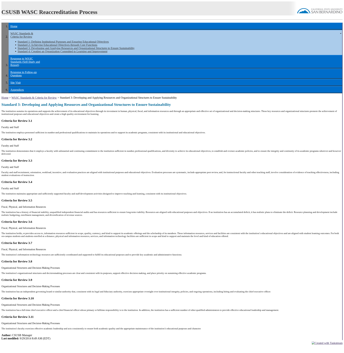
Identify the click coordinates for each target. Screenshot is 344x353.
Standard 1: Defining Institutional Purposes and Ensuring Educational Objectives (63, 41)
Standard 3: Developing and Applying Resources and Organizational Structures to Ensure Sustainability (76, 48)
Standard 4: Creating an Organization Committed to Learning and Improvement (62, 51)
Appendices (17, 89)
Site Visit (15, 82)
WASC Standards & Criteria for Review (21, 35)
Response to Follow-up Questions (23, 74)
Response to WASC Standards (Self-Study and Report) (25, 62)
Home (13, 26)
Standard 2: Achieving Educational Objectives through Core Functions (57, 44)
